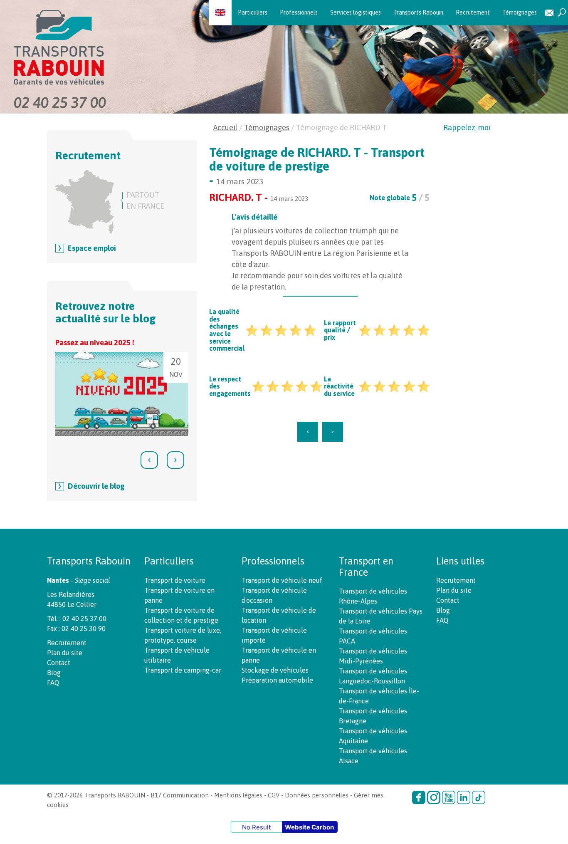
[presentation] (149, 460)
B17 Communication (180, 795)
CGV (273, 795)
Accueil (225, 127)
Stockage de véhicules (275, 670)
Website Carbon (309, 827)
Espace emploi (92, 248)
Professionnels (299, 12)
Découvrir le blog (96, 486)
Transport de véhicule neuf (282, 580)
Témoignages (519, 12)
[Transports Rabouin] (98, 47)
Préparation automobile (277, 680)
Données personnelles (316, 795)
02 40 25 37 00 (60, 102)
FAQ (53, 682)
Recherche (562, 12)
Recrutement (473, 12)
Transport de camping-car (182, 670)
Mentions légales (238, 795)
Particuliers (252, 12)
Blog (54, 672)
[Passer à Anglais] (220, 12)
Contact (549, 12)
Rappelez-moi (467, 127)
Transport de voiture (174, 580)
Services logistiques (355, 12)
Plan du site (64, 652)
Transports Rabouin (418, 12)
